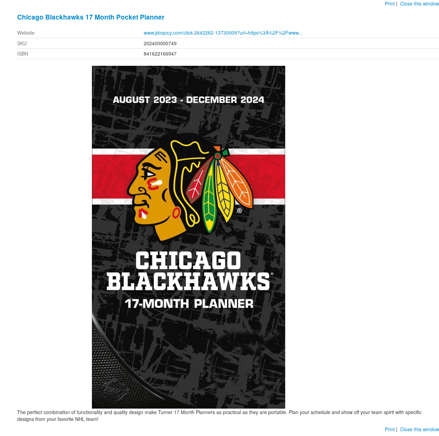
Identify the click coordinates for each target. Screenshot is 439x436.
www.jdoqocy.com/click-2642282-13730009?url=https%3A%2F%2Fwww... (223, 32)
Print (390, 3)
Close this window (419, 3)
